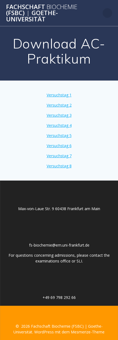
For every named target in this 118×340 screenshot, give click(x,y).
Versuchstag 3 (59, 115)
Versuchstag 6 (59, 145)
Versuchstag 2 (59, 105)
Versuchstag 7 (59, 155)
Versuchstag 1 (59, 95)
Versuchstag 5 (59, 135)
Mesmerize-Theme (88, 332)
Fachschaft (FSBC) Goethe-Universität (41, 13)
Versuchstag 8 (59, 165)
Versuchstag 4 (59, 125)
